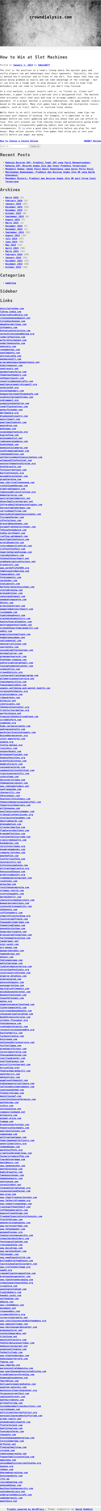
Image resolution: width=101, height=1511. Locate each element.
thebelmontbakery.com (13, 375)
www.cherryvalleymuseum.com (17, 482)
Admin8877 (44, 65)
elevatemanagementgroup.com (17, 1438)
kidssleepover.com (11, 365)
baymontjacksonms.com (13, 995)
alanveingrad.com (10, 979)
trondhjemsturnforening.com (17, 1374)
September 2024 (14, 232)
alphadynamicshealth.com (15, 1422)
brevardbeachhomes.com (14, 523)
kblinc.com (6, 602)
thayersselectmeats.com (14, 1128)
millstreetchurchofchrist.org (18, 1412)
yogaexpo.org (8, 723)
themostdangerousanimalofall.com (20, 802)
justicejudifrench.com (14, 919)
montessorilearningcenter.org (18, 1390)
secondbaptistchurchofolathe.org (20, 1463)
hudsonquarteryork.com (14, 1358)
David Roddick (84, 1509)
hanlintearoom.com (11, 1428)
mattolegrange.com (11, 963)
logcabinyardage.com (12, 1159)
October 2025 (13, 213)
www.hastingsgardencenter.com (18, 1327)
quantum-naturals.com (13, 1387)
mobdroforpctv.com (11, 764)
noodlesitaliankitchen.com (16, 397)
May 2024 (10, 245)
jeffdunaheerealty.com (14, 1210)
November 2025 (13, 210)
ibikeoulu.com (8, 909)
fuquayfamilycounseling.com (17, 1457)
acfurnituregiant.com (13, 340)
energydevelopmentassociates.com (20, 514)
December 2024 (13, 226)
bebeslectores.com (11, 495)
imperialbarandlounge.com (16, 552)
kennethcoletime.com (12, 928)
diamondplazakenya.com (14, 1377)
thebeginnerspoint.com (14, 783)
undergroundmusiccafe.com (16, 1494)
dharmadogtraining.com (14, 1472)
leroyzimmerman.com (12, 1441)
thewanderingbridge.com (14, 922)
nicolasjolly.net (10, 862)
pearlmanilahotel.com (13, 422)
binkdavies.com (9, 843)
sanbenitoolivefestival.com (17, 770)
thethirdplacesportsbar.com (17, 1343)
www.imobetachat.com (12, 1165)
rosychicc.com (8, 748)
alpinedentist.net (11, 438)
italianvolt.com (10, 583)
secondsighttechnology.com (16, 650)
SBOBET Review (92, 141)
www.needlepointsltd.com (15, 1257)
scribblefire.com (10, 719)
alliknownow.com (10, 808)
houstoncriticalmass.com (15, 799)
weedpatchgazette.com (13, 599)
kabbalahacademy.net (12, 637)
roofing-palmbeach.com (14, 536)
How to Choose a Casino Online (19, 141)
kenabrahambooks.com (12, 849)
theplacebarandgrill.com (15, 1071)
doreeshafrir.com (10, 897)
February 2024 (13, 254)
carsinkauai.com (10, 1409)
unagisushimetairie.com (14, 403)
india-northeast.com (12, 533)
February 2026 (13, 200)
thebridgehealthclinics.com (17, 1140)
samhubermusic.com (11, 1498)
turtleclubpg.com (10, 1045)
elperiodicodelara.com (14, 315)
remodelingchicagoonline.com (18, 1273)
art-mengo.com (8, 947)
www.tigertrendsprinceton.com (18, 1197)
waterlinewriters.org (13, 1143)
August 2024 (12, 235)
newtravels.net (9, 368)
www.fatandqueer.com (12, 1229)
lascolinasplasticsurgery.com (18, 1264)
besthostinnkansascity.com (16, 1488)
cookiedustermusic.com (14, 1026)
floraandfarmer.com (12, 517)
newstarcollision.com (13, 644)
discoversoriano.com (12, 780)
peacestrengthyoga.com (14, 1213)
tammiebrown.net (10, 954)
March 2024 (12, 251)
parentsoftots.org (11, 1150)
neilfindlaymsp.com (12, 1061)
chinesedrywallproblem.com (16, 1014)
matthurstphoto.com (12, 1400)
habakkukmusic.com (11, 1178)
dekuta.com (6, 1302)
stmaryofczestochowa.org (15, 916)
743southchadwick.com (13, 530)
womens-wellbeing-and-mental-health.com (25, 688)
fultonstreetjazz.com (13, 470)
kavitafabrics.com (11, 1033)
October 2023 (13, 267)
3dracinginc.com (10, 795)
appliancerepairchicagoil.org (18, 384)
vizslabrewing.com (11, 590)
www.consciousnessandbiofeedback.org (23, 1320)
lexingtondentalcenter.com (16, 666)
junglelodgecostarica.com (16, 966)
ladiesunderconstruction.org (18, 492)
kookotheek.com (9, 444)
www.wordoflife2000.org (14, 568)
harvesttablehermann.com (15, 508)
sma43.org (6, 1270)
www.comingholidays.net (14, 786)
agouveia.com (8, 1460)
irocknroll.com (9, 564)
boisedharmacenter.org (14, 735)
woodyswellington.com (13, 1349)
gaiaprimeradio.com (12, 950)
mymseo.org (6, 1466)
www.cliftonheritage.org (15, 1267)
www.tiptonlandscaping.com (16, 1279)
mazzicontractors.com (13, 1339)
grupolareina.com (10, 479)
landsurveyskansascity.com (16, 1235)
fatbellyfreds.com (11, 1352)
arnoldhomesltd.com (12, 542)
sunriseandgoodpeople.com (16, 1010)
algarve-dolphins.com (13, 976)
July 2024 (11, 238)
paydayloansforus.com (13, 372)
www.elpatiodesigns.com (14, 1355)
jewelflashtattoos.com (14, 406)
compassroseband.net (12, 1112)
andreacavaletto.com (12, 729)
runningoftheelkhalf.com (15, 1207)
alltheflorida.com (11, 1403)
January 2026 (13, 204)
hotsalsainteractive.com (15, 330)
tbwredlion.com (9, 1381)
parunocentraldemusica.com (16, 1368)
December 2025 (13, 207)
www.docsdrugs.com (11, 1248)
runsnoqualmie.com (11, 1245)
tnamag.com (6, 1121)
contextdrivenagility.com (16, 906)
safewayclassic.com (12, 378)
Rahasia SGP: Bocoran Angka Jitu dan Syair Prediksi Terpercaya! (46, 165)
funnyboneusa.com (10, 1023)
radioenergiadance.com (14, 441)
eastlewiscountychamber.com (17, 811)
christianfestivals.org (14, 969)
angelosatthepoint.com (14, 1080)
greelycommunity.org (12, 874)
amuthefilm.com (9, 855)
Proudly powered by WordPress (26, 1509)
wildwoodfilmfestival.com (16, 460)
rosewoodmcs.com (10, 1311)
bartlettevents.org (12, 473)
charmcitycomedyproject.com (17, 900)
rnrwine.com (7, 1450)
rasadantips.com (10, 349)
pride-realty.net (10, 1419)
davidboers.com (9, 1162)
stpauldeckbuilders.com (14, 1238)
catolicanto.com (10, 704)
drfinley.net (8, 1444)
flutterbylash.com (11, 1425)
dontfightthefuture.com (14, 539)
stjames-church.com (12, 890)
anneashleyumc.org (11, 1232)
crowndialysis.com (50, 17)
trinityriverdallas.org (14, 710)
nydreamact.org (9, 400)
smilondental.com (10, 640)
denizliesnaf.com (10, 1096)
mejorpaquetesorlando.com (16, 625)
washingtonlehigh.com (13, 1289)
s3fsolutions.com (10, 520)
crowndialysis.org (11, 672)
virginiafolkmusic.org (14, 691)
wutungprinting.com (12, 985)
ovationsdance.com (11, 694)
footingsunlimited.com (14, 1241)
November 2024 (13, 229)
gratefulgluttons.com (13, 761)
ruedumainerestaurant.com (16, 878)
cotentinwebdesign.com (14, 485)
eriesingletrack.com (12, 606)
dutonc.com (6, 957)
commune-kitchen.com (12, 852)
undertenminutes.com (12, 343)
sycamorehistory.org (12, 1314)
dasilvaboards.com (11, 821)
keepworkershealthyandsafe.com (19, 394)
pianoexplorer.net (11, 1330)
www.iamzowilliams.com (14, 1324)
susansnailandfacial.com (15, 1191)
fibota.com (6, 1362)
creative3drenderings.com (16, 1153)
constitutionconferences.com (18, 1099)
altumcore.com (8, 1115)
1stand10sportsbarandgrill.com (19, 628)
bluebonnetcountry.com (14, 416)
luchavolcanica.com (12, 1036)
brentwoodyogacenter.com (15, 1276)
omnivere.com (8, 346)
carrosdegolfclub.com (13, 511)
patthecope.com (9, 1102)
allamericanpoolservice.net (17, 678)
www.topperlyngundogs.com (16, 1203)
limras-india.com (10, 311)
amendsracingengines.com (15, 1222)
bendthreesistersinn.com (15, 1017)
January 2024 (13, 257)
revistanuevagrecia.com (14, 887)
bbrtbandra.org (9, 413)
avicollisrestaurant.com (15, 1064)
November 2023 (13, 264)
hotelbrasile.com (10, 466)
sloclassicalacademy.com (15, 818)
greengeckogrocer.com (13, 656)
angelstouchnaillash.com (15, 634)
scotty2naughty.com (12, 893)
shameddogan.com (10, 1147)
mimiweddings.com (10, 1485)
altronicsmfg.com (10, 356)
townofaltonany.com (12, 998)
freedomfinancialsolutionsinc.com (21, 1216)
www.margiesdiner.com (13, 1251)
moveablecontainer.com (14, 476)
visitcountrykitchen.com (15, 973)
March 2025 (12, 223)
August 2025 (12, 219)
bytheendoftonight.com (14, 754)
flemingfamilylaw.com (13, 1447)
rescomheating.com (11, 1482)
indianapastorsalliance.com (17, 1083)
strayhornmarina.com (12, 827)
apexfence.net (8, 1501)
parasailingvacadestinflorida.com (21, 1415)
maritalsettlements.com (14, 988)
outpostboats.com (10, 751)
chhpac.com (6, 1469)
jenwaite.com (8, 1434)
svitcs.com (6, 1105)
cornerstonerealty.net (14, 1317)
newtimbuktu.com (10, 353)
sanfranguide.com (10, 789)
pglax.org (6, 1001)
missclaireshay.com (12, 308)
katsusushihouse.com (12, 871)
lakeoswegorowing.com (13, 1453)
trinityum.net (8, 1336)
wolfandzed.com (9, 1298)
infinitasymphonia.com (14, 865)
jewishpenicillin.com (13, 682)
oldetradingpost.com (12, 489)
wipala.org (6, 742)
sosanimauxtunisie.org (14, 432)
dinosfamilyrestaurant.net (16, 501)
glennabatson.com (10, 824)
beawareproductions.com (14, 903)
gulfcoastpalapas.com (13, 1137)
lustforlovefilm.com (12, 859)
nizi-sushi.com (9, 944)
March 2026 (12, 197)
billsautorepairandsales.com (18, 1384)
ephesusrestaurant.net (14, 1346)
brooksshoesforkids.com (14, 1124)
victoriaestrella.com (13, 1052)
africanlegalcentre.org (14, 868)
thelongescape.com (11, 960)
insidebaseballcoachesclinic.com (20, 1406)
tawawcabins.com (10, 574)
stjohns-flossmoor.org (14, 1020)
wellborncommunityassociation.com (21, 457)
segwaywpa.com (8, 1134)
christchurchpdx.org (12, 846)
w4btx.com (6, 631)
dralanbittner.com (11, 593)
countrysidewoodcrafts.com (16, 381)
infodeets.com (8, 327)
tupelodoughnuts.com (12, 615)
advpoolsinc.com (10, 1077)
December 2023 (13, 261)
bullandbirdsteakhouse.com (16, 1260)
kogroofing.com (9, 435)
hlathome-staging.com (13, 659)
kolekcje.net (8, 700)
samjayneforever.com (12, 1396)
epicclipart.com (10, 419)
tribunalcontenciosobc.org (16, 814)
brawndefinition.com (12, 833)
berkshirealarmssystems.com (17, 587)
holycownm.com (8, 1039)
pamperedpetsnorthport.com (16, 609)
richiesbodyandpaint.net (15, 318)
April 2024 (12, 248)
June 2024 (11, 242)
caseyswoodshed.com (12, 1090)
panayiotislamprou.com (14, 447)
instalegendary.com (12, 390)
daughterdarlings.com (13, 324)
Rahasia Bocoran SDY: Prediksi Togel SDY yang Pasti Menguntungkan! (48, 162)
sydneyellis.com (10, 669)
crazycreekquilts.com (13, 840)
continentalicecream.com (15, 837)
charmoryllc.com (10, 792)
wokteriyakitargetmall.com (16, 663)
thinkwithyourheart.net (14, 558)
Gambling (10, 283)
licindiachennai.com (12, 321)
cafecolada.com (9, 776)
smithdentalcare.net (12, 1491)
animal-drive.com (10, 1118)
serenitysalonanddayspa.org (17, 334)
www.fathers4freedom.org (15, 1200)
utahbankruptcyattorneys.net (18, 561)
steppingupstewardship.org (16, 1283)
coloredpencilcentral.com (16, 545)
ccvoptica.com (8, 1286)
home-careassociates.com (15, 726)
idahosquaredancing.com (14, 571)
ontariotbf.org (9, 387)
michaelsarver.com (11, 653)
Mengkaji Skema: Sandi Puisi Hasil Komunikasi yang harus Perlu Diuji (49, 169)
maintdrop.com (8, 425)
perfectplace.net (10, 713)
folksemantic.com (10, 577)
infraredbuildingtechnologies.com (21, 504)
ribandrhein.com (10, 697)
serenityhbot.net (10, 1184)
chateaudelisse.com (12, 454)
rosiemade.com (8, 612)
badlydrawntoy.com (11, 1172)
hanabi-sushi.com (10, 1295)
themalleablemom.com (12, 925)
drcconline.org (9, 1067)
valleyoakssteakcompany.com (17, 1086)
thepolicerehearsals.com (15, 805)
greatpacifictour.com (13, 1048)
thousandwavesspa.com (13, 1055)
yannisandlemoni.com (12, 596)
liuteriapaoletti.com (13, 1007)
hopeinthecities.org (12, 757)
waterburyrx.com (10, 1074)
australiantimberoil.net (15, 498)
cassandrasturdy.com (12, 767)
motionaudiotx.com (11, 1475)
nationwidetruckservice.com (17, 1042)
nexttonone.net (9, 1181)
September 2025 (14, 216)
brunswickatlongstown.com (16, 935)
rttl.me (4, 1479)
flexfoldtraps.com (11, 1219)
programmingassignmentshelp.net (20, 362)
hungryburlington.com (13, 931)
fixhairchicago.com (12, 1093)
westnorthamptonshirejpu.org (18, 463)
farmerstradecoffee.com (14, 1156)
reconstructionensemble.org (17, 1029)
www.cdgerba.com (10, 1365)
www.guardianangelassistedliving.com (23, 1371)
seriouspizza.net (10, 1109)
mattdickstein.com (11, 1169)
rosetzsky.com (8, 881)
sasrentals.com (9, 647)
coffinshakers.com (11, 912)
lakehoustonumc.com (12, 1175)
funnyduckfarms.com (12, 1431)
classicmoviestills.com (14, 773)
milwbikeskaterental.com (15, 992)
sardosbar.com (8, 580)
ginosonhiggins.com (12, 982)
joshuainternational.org (15, 1188)
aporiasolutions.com (12, 1131)
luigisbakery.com (10, 1292)
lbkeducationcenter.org (14, 707)
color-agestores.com (12, 738)
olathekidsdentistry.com (15, 618)
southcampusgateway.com (14, 451)
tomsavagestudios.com (13, 685)
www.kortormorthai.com (14, 1226)
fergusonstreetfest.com (14, 1393)
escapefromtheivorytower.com (18, 527)
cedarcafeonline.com (12, 337)
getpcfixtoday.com (11, 409)
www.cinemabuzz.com (12, 1305)
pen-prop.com (8, 1194)
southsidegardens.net (13, 1333)
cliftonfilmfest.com (12, 549)
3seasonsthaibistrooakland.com (19, 716)
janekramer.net (9, 941)
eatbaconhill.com (10, 359)
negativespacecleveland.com (17, 1004)
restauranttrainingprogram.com (19, 675)
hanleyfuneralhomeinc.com (16, 621)
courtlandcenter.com (12, 1058)
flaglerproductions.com (14, 830)
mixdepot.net (8, 1308)
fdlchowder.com (9, 1254)
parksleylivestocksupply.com (18, 732)
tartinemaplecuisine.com (15, 938)
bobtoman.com (8, 428)
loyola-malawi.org (11, 745)
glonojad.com (8, 884)
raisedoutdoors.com (12, 555)
